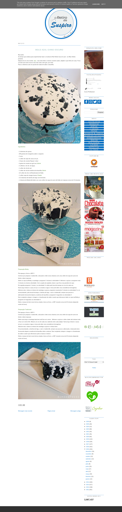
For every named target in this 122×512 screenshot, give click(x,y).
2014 (87, 482)
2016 (87, 446)
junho (87, 466)
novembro (88, 454)
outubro (88, 456)
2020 (87, 436)
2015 (87, 449)
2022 (87, 431)
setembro (88, 459)
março (87, 474)
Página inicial (51, 411)
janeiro (88, 479)
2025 (87, 424)
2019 (87, 439)
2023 (87, 429)
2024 (87, 426)
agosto (88, 461)
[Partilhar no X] (22, 405)
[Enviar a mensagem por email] (19, 405)
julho (87, 464)
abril (87, 471)
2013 (87, 484)
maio (87, 469)
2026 (87, 421)
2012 (87, 487)
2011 (87, 489)
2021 (87, 434)
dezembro (88, 451)
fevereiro (88, 476)
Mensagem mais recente (25, 411)
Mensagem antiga (75, 411)
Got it (103, 4)
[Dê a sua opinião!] (21, 405)
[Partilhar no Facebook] (24, 405)
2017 (87, 444)
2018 (87, 441)
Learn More (96, 4)
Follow (94, 367)
